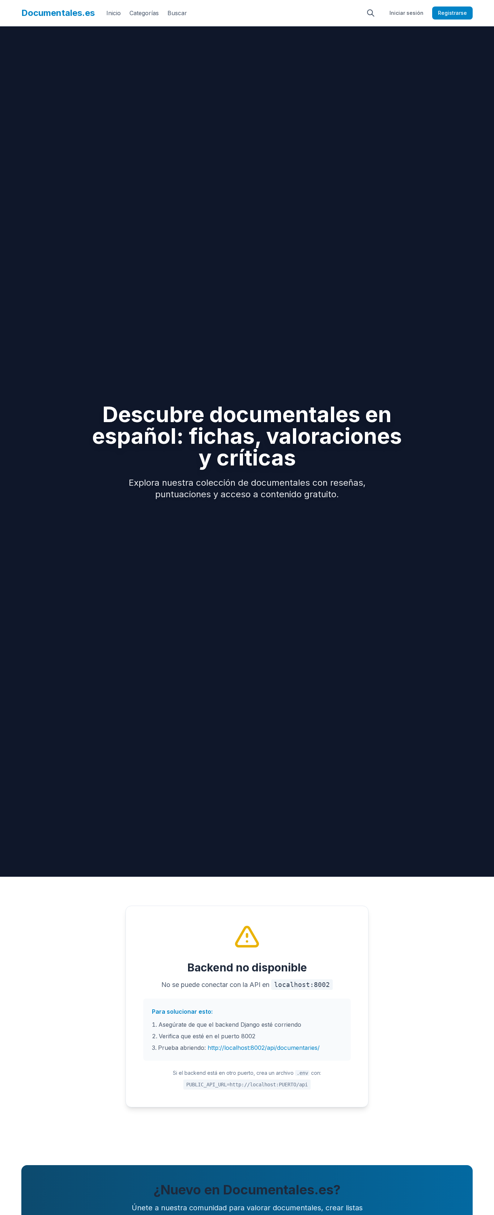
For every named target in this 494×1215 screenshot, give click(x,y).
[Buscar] (370, 13)
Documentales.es (58, 13)
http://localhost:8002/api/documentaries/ (264, 1047)
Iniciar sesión (406, 13)
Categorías (144, 13)
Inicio (113, 13)
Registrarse (452, 13)
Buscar (177, 13)
